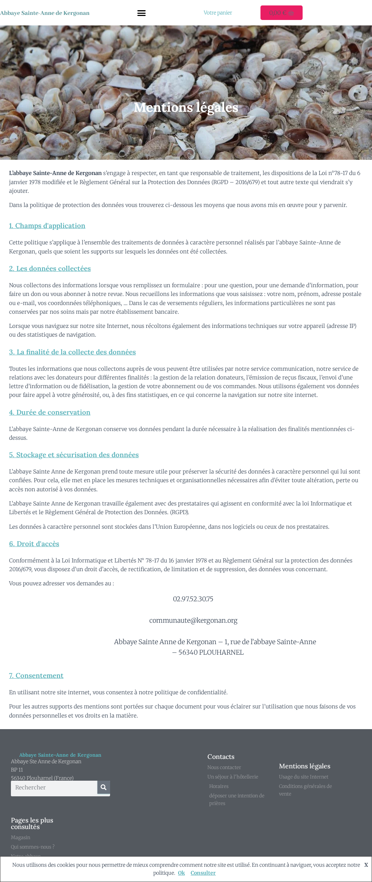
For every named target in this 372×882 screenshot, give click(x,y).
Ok (181, 873)
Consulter (203, 873)
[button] (141, 13)
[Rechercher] (103, 787)
